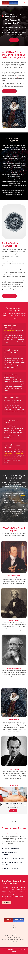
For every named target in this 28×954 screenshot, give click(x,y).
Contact (14, 929)
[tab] (14, 839)
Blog (14, 925)
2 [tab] (12, 821)
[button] (14, 40)
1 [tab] (11, 821)
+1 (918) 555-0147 (15, 937)
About (14, 927)
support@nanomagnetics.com (15, 935)
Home (14, 924)
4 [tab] (15, 821)
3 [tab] (14, 821)
